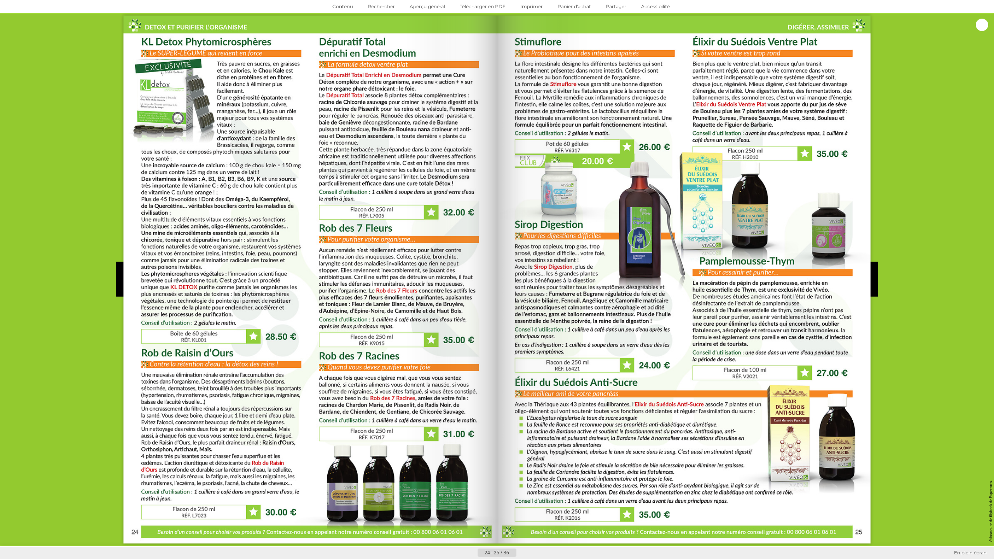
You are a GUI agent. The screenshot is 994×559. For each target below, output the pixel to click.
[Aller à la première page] (459, 553)
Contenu (342, 6)
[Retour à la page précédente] (471, 553)
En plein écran (970, 553)
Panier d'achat (574, 6)
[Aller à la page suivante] (522, 553)
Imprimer (531, 6)
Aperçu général (427, 6)
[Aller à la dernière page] (535, 553)
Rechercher (381, 6)
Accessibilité (655, 6)
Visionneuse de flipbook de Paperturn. (990, 511)
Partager (616, 6)
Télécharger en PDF (483, 6)
